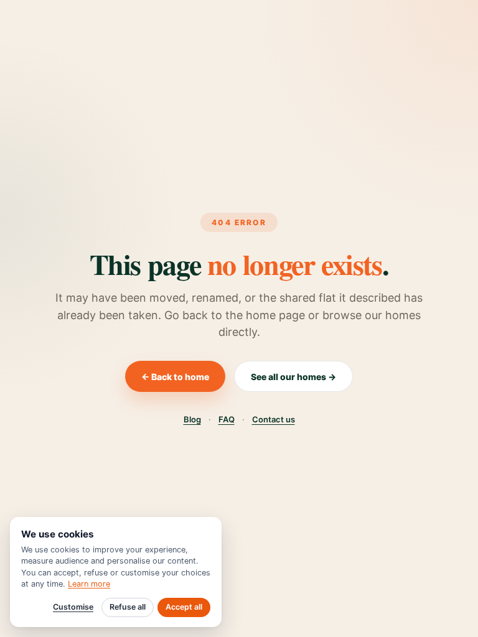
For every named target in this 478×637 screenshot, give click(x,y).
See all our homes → (293, 376)
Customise (73, 606)
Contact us (273, 419)
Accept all (184, 606)
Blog (192, 419)
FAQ (226, 419)
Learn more (89, 583)
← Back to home (175, 376)
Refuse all (128, 606)
